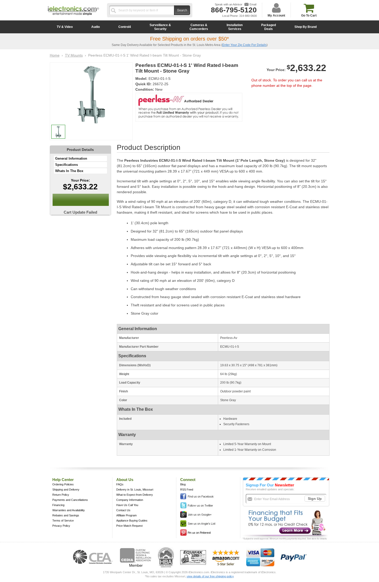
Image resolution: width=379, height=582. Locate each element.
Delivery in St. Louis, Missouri (134, 489)
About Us (124, 479)
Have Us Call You (127, 505)
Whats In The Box (69, 171)
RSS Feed (186, 489)
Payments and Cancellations (70, 499)
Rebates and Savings (65, 515)
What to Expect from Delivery (134, 494)
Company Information (129, 499)
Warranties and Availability (68, 510)
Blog (183, 484)
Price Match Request (129, 525)
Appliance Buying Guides (131, 520)
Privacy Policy (61, 525)
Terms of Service (63, 520)
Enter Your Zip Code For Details (244, 45)
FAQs (119, 484)
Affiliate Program (126, 515)
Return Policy (60, 494)
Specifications (66, 165)
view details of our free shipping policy (210, 576)
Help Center (63, 479)
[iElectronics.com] (73, 16)
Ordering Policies (63, 484)
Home (55, 55)
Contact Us (123, 510)
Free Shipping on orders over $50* (189, 39)
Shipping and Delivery (65, 489)
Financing (58, 505)
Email (253, 4)
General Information (71, 158)
